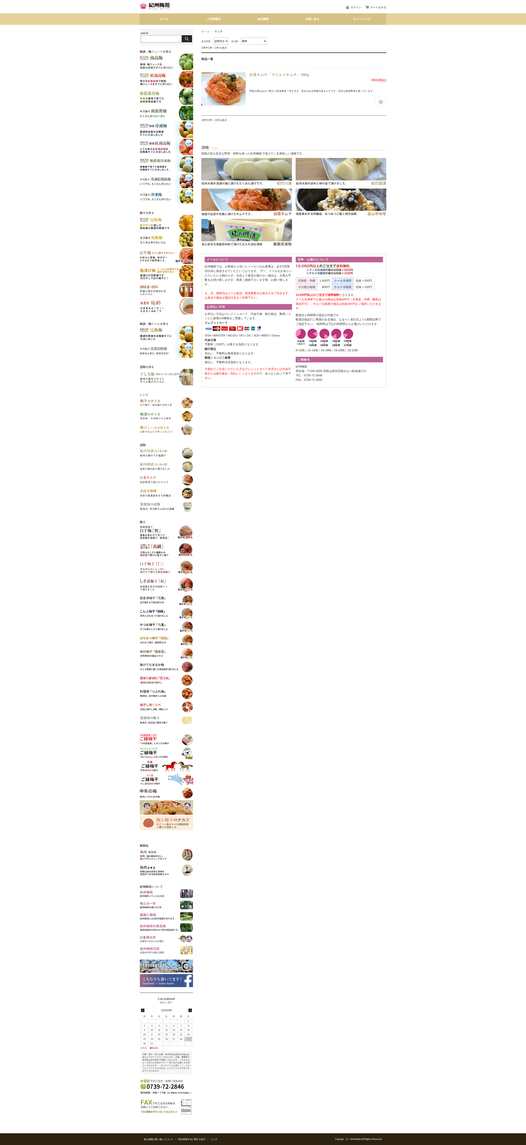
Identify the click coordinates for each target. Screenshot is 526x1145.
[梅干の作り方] (166, 408)
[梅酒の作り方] (166, 421)
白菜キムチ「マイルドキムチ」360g (279, 75)
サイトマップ (361, 19)
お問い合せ (312, 19)
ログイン (356, 7)
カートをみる (378, 7)
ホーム (164, 19)
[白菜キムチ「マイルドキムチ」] (223, 89)
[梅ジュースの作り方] (166, 434)
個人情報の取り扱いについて (158, 1139)
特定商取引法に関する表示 (191, 1139)
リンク (214, 1139)
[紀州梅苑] (155, 10)
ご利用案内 (213, 19)
